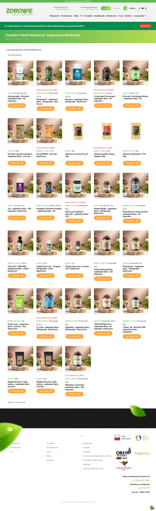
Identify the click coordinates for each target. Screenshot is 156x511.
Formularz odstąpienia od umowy (97, 456)
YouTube (143, 8)
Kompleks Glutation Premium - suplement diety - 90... (49, 209)
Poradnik (88, 16)
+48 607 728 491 (62, 9)
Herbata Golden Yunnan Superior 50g (104, 155)
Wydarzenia (112, 16)
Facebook (139, 8)
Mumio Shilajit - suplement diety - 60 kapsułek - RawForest (105, 210)
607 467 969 (143, 488)
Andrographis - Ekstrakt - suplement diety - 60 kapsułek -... (19, 98)
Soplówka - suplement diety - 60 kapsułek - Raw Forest (77, 328)
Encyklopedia (99, 16)
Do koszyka (15, 105)
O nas (120, 16)
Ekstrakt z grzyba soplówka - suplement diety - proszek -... (20, 155)
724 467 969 (140, 480)
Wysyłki (86, 452)
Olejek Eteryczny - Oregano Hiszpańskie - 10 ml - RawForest (49, 268)
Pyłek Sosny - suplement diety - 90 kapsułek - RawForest (133, 268)
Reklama (86, 464)
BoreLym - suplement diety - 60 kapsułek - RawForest (77, 100)
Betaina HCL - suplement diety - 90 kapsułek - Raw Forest (47, 101)
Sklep (76, 16)
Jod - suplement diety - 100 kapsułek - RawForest (19, 209)
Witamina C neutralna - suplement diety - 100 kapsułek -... (75, 387)
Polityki (86, 447)
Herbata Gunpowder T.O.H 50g (134, 155)
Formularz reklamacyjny (93, 460)
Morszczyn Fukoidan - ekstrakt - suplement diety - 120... (77, 214)
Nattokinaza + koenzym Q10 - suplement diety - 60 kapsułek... (135, 214)
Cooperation (138, 16)
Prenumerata (66, 16)
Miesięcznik (54, 16)
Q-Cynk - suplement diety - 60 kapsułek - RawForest (48, 328)
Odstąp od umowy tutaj (93, 468)
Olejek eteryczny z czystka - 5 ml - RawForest (77, 267)
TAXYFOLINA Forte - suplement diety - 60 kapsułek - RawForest (103, 326)
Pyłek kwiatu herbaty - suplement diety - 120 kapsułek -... (104, 271)
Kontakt (128, 16)
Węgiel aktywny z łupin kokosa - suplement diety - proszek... (19, 384)
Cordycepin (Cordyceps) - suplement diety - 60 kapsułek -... (105, 98)
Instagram (146, 8)
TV (81, 16)
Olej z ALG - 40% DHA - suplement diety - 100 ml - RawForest (19, 268)
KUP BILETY (145, 26)
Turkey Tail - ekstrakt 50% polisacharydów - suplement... (134, 329)
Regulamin (87, 443)
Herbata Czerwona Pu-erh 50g (76, 155)
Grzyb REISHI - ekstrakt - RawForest (47, 155)
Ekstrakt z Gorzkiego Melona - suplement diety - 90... (135, 97)
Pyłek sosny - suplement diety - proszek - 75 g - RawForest (18, 326)
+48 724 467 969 (91, 9)
